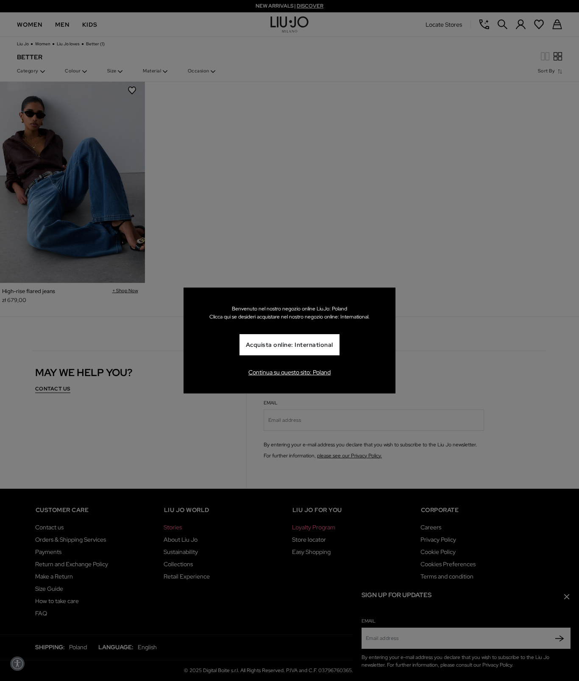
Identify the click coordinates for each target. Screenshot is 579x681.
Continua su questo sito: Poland (289, 372)
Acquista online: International (289, 345)
